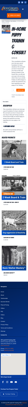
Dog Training (18, 94)
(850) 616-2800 (9, 348)
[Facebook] (19, 2)
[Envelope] (16, 382)
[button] (23, 9)
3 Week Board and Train (9, 167)
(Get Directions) (5, 345)
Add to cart (21, 90)
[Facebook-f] (3, 382)
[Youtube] (22, 2)
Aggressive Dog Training (9, 237)
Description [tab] (5, 101)
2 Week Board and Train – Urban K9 (11, 202)
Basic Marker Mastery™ (9, 273)
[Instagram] (25, 2)
